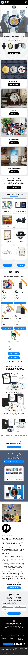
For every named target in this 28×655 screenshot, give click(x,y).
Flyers (11, 636)
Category (7, 265)
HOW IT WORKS (14, 84)
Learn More (14, 447)
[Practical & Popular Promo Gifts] (14, 98)
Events (11, 638)
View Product (8, 302)
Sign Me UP (14, 613)
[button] (5, 7)
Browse (14, 357)
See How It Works (14, 187)
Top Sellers (3, 638)
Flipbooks (12, 635)
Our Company (21, 635)
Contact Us (14, 588)
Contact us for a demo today (14, 461)
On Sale (2, 635)
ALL (1, 640)
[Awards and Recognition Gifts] (14, 69)
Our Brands (21, 636)
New (2, 636)
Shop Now (14, 113)
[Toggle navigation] (26, 7)
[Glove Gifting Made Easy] (14, 156)
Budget (21, 265)
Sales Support (13, 640)
